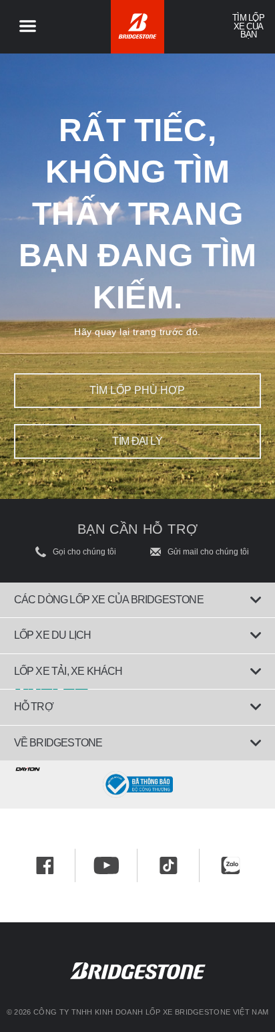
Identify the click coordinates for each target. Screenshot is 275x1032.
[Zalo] (231, 865)
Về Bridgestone (58, 742)
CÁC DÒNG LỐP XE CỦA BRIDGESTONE (109, 599)
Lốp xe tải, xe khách (68, 671)
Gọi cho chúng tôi (84, 551)
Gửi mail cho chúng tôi (208, 551)
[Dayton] (137, 766)
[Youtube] (106, 865)
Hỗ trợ (33, 706)
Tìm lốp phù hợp (137, 390)
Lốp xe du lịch (52, 635)
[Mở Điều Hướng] (27, 27)
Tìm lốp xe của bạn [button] (248, 26)
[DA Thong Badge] (137, 784)
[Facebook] (45, 865)
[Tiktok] (169, 865)
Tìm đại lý (137, 441)
